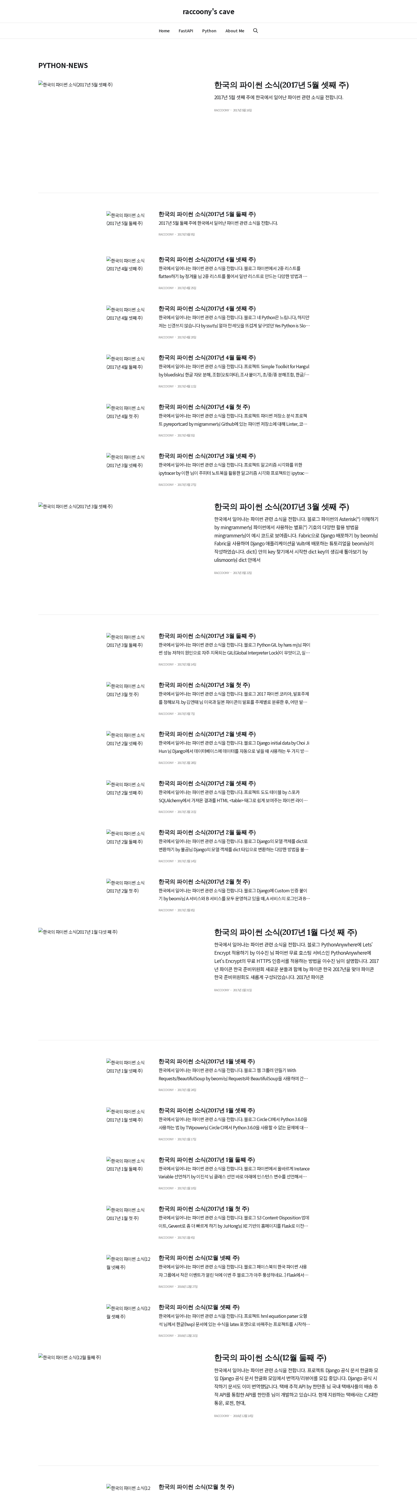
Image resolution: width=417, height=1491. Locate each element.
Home (164, 30)
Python (209, 30)
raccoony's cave (209, 11)
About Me (235, 30)
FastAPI (186, 30)
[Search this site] (255, 30)
